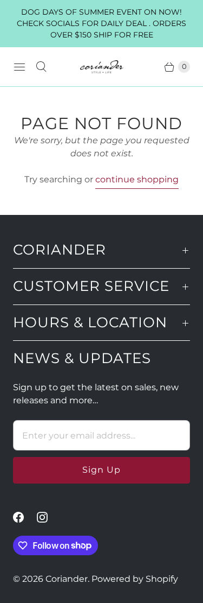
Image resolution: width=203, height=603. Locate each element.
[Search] (41, 67)
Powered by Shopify (134, 579)
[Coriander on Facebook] (25, 517)
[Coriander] (101, 67)
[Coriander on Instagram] (49, 517)
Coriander (66, 579)
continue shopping (137, 179)
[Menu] (19, 67)
